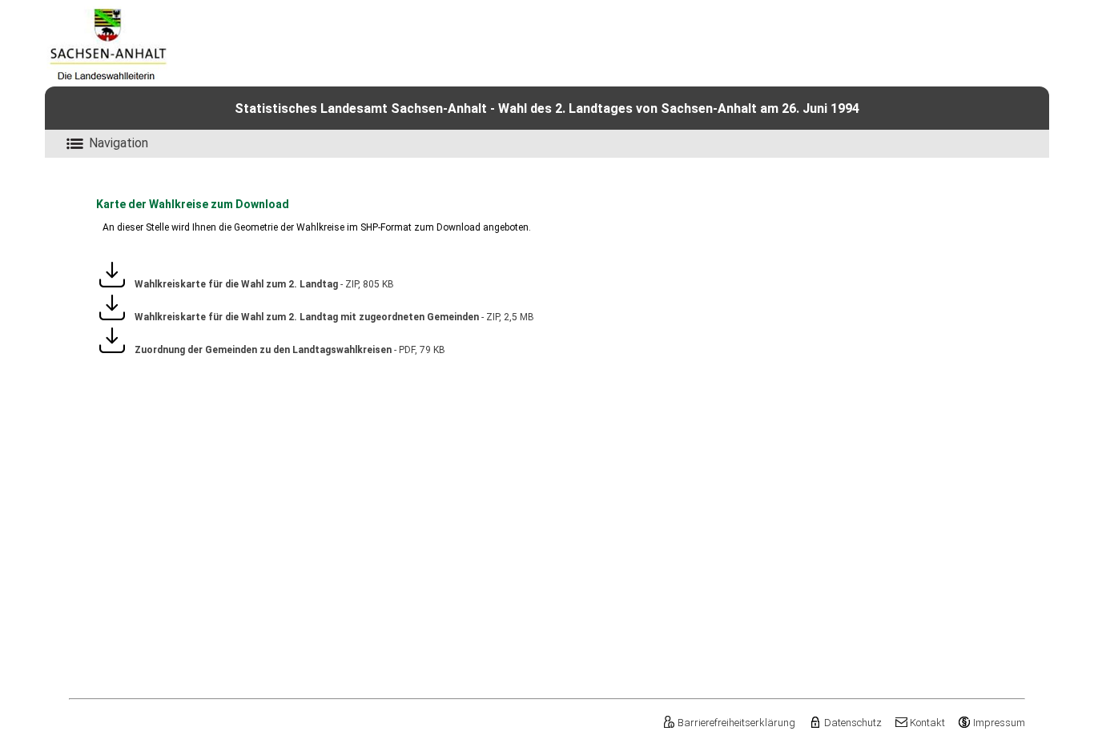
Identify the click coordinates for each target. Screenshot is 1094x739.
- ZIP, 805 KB (259, 284)
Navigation (118, 143)
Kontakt (927, 723)
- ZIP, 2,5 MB (329, 317)
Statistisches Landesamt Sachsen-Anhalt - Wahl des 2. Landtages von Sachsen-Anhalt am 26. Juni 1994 (547, 108)
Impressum (999, 723)
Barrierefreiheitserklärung (736, 723)
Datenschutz (852, 723)
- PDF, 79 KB (285, 349)
